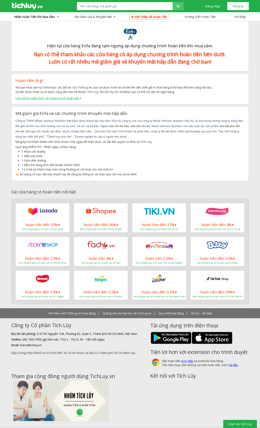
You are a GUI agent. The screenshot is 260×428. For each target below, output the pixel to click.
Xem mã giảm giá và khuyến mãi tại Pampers (100, 296)
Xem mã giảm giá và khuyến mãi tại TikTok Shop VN (218, 296)
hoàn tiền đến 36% (100, 224)
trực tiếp (187, 361)
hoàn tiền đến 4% (216, 224)
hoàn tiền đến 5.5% (216, 258)
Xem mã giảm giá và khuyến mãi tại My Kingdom (159, 262)
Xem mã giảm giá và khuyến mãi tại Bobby (217, 262)
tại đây (233, 365)
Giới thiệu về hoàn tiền (150, 17)
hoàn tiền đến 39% (216, 292)
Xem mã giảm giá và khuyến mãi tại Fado (100, 262)
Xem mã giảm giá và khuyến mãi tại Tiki (159, 229)
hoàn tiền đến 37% (158, 224)
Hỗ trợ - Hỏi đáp (201, 313)
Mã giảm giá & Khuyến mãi (94, 17)
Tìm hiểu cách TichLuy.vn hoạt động (71, 313)
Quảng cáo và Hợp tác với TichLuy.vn (127, 313)
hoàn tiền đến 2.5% (41, 258)
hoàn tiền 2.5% (158, 258)
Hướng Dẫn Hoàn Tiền (200, 17)
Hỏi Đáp (240, 17)
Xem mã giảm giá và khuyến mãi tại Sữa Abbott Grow (159, 296)
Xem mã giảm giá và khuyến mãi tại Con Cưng (217, 229)
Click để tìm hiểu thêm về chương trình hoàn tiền (47, 98)
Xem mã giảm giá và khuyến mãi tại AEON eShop (42, 262)
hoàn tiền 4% (100, 258)
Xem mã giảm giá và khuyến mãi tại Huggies (42, 296)
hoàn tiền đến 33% (41, 224)
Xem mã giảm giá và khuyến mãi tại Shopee (101, 229)
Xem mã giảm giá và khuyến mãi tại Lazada (42, 229)
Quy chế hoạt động (171, 313)
